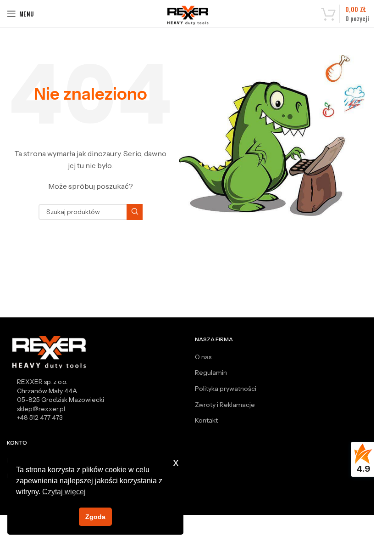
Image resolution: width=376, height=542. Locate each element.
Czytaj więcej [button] (64, 492)
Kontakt (206, 420)
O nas (203, 357)
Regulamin (211, 372)
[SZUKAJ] (135, 212)
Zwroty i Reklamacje (225, 405)
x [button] (176, 462)
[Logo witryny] (188, 15)
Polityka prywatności (225, 388)
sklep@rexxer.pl (41, 409)
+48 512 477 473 (40, 417)
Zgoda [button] (95, 516)
